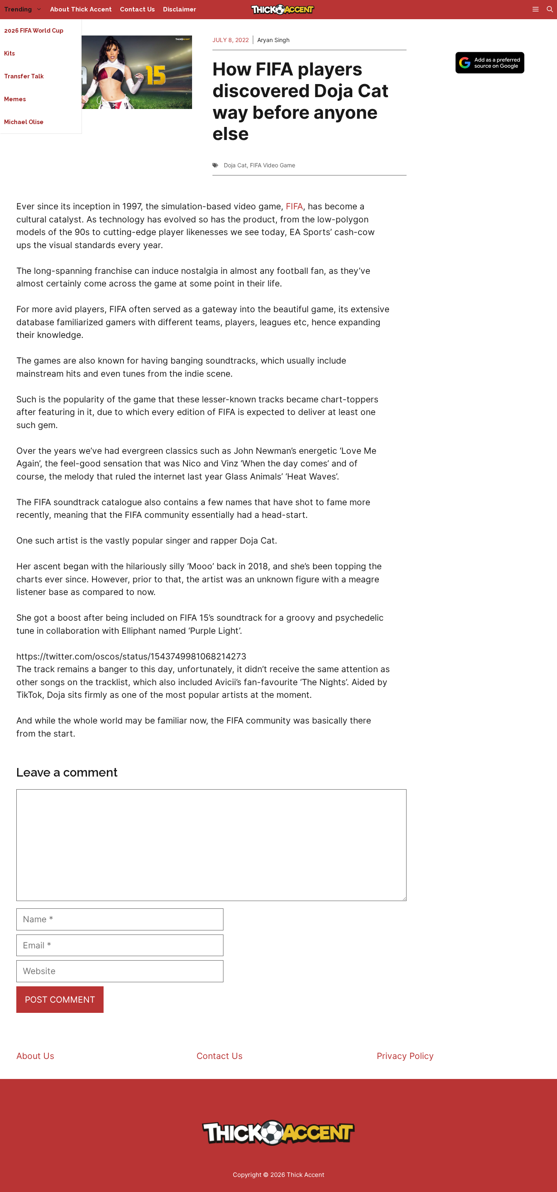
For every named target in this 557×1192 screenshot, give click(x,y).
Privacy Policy (405, 1056)
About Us (35, 1056)
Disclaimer (179, 9)
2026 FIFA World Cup (33, 30)
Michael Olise (24, 122)
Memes (15, 99)
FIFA (294, 206)
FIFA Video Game (272, 165)
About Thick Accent (81, 9)
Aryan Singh (273, 39)
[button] (550, 9)
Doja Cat (235, 165)
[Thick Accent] (282, 9)
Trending (18, 9)
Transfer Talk (24, 76)
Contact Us (137, 9)
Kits (9, 53)
